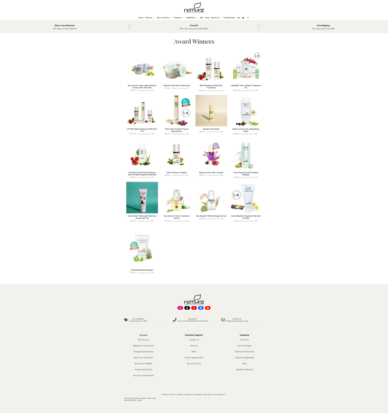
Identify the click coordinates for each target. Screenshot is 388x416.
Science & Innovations (244, 351)
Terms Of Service (185, 394)
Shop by (148, 18)
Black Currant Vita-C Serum (211, 172)
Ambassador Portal (143, 369)
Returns (193, 346)
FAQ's (194, 351)
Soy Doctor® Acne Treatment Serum (177, 217)
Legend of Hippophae (244, 357)
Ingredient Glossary (244, 369)
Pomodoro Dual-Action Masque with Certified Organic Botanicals (142, 173)
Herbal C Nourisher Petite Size (176, 85)
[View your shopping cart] (243, 17)
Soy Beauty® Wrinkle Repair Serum (211, 216)
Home (140, 18)
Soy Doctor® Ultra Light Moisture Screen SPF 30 (142, 217)
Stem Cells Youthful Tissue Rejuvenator (176, 130)
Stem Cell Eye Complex (177, 172)
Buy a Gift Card (194, 363)
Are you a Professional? (143, 375)
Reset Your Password (143, 357)
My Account (143, 340)
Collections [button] (190, 18)
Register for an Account (143, 346)
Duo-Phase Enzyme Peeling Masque (246, 173)
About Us (215, 18)
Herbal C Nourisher (211, 129)
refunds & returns (203, 394)
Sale (201, 18)
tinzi (140, 400)
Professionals (229, 18)
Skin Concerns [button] (163, 18)
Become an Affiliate (143, 363)
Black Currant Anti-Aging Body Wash (246, 130)
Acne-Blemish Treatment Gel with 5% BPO (246, 217)
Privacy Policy (169, 394)
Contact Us (194, 340)
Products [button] (177, 18)
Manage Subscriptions (143, 351)
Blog (207, 18)
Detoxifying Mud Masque (142, 270)
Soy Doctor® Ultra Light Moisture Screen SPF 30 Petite (142, 86)
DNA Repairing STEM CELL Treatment (211, 86)
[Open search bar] (248, 18)
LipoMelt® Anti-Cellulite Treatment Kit (246, 86)
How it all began (244, 346)
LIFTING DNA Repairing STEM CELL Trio (142, 130)
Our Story (244, 340)
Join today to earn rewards (65, 28)
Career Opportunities (194, 357)
